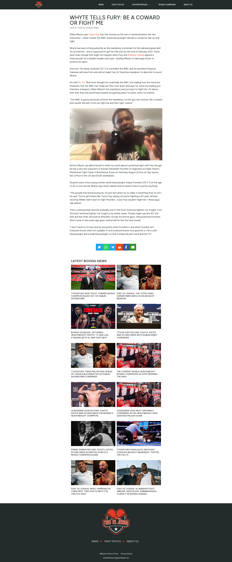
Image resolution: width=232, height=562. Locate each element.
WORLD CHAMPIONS (167, 5)
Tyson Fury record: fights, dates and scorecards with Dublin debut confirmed (137, 335)
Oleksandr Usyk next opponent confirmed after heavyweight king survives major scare (137, 413)
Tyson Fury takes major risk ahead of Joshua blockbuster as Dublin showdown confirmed (91, 374)
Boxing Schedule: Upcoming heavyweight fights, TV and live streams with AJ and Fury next (89, 335)
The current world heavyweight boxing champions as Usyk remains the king (137, 374)
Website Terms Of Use (109, 554)
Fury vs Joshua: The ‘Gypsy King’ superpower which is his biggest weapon (136, 296)
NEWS (101, 5)
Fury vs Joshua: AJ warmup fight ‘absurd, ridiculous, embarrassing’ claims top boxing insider (137, 491)
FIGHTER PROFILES (139, 5)
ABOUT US (188, 5)
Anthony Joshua (136, 55)
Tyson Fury (94, 34)
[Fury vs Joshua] (38, 4)
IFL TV (81, 82)
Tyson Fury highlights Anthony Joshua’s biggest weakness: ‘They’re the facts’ (138, 452)
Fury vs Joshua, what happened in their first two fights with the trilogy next (90, 491)
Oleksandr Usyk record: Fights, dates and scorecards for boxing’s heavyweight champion (92, 413)
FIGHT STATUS (118, 5)
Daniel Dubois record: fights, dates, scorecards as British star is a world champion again (92, 452)
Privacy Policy (126, 554)
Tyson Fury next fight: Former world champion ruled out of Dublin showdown (93, 296)
